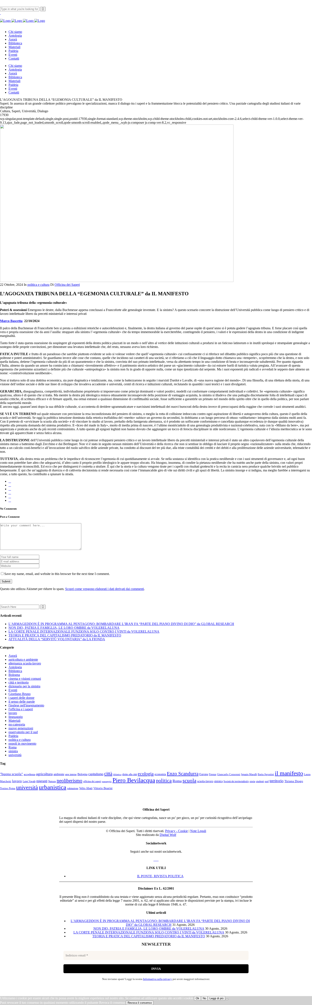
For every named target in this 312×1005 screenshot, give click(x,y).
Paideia (13, 736)
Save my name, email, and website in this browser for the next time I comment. (57, 574)
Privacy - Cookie (176, 831)
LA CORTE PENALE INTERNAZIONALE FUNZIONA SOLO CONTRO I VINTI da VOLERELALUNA (83, 631)
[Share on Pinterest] (9, 500)
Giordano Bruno (19, 694)
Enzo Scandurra (182, 773)
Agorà (12, 655)
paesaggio (107, 781)
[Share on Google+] (9, 489)
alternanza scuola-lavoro (24, 663)
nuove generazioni (20, 728)
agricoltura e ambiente (23, 659)
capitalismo (95, 774)
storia (252, 781)
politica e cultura (38, 284)
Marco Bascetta (11, 321)
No (204, 998)
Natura (52, 781)
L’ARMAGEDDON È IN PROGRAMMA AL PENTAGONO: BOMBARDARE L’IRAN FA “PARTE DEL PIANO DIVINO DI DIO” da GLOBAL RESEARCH (121, 624)
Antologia (15, 667)
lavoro (12, 713)
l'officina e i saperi (20, 709)
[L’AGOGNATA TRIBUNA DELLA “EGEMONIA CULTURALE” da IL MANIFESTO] (116, 281)
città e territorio (18, 682)
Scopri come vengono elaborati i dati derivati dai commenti (104, 589)
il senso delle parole (21, 701)
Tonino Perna (7, 788)
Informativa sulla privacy (157, 979)
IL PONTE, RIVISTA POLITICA (160, 876)
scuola (189, 780)
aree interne (71, 774)
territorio (277, 781)
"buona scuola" (11, 774)
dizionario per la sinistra (24, 686)
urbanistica (52, 787)
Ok (197, 998)
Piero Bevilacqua (133, 780)
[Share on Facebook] (9, 481)
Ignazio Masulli (249, 774)
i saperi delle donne (21, 697)
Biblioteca (15, 671)
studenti (260, 781)
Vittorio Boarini (102, 788)
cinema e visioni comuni (24, 678)
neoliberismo (69, 780)
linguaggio (15, 717)
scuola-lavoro (205, 781)
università (14, 755)
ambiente (58, 774)
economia (160, 774)
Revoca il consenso (140, 1002)
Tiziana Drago (293, 781)
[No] (227, 999)
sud (267, 781)
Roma (12, 747)
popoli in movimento (22, 743)
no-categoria (16, 724)
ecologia (146, 773)
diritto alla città (129, 774)
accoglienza (29, 774)
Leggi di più (216, 998)
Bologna (14, 675)
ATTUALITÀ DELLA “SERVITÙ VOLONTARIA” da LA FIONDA (56, 639)
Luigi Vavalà (29, 781)
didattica (117, 774)
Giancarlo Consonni (228, 774)
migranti (41, 781)
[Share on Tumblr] (9, 496)
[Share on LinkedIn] (9, 493)
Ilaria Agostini (266, 774)
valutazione (72, 788)
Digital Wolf (168, 835)
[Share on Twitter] (9, 485)
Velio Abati (86, 788)
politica (164, 780)
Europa (203, 774)
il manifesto (289, 773)
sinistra (13, 751)
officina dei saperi (92, 781)
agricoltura (44, 774)
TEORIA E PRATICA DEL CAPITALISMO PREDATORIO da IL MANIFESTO (64, 635)
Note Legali (198, 831)
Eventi (12, 690)
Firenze (212, 774)
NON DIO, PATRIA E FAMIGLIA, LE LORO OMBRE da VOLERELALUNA (63, 627)
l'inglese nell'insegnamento (26, 705)
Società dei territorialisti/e (236, 781)
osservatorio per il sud (23, 732)
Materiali (14, 720)
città (108, 773)
